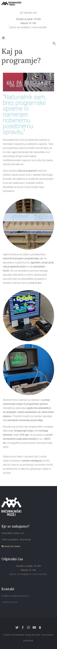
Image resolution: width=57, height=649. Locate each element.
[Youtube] (34, 627)
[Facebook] (22, 627)
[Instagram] (28, 627)
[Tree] (40, 627)
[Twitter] (17, 627)
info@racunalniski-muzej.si (15, 595)
